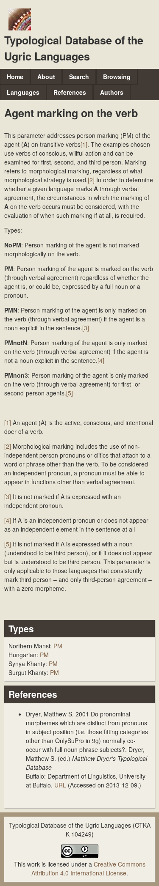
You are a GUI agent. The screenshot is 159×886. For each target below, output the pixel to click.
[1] (84, 144)
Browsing (117, 76)
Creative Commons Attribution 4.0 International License (88, 868)
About (46, 76)
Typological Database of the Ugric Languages (73, 48)
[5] (69, 393)
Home (15, 76)
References (69, 92)
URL (60, 785)
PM (57, 646)
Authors (111, 92)
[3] (85, 328)
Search (79, 76)
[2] (91, 180)
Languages (23, 92)
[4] (101, 360)
